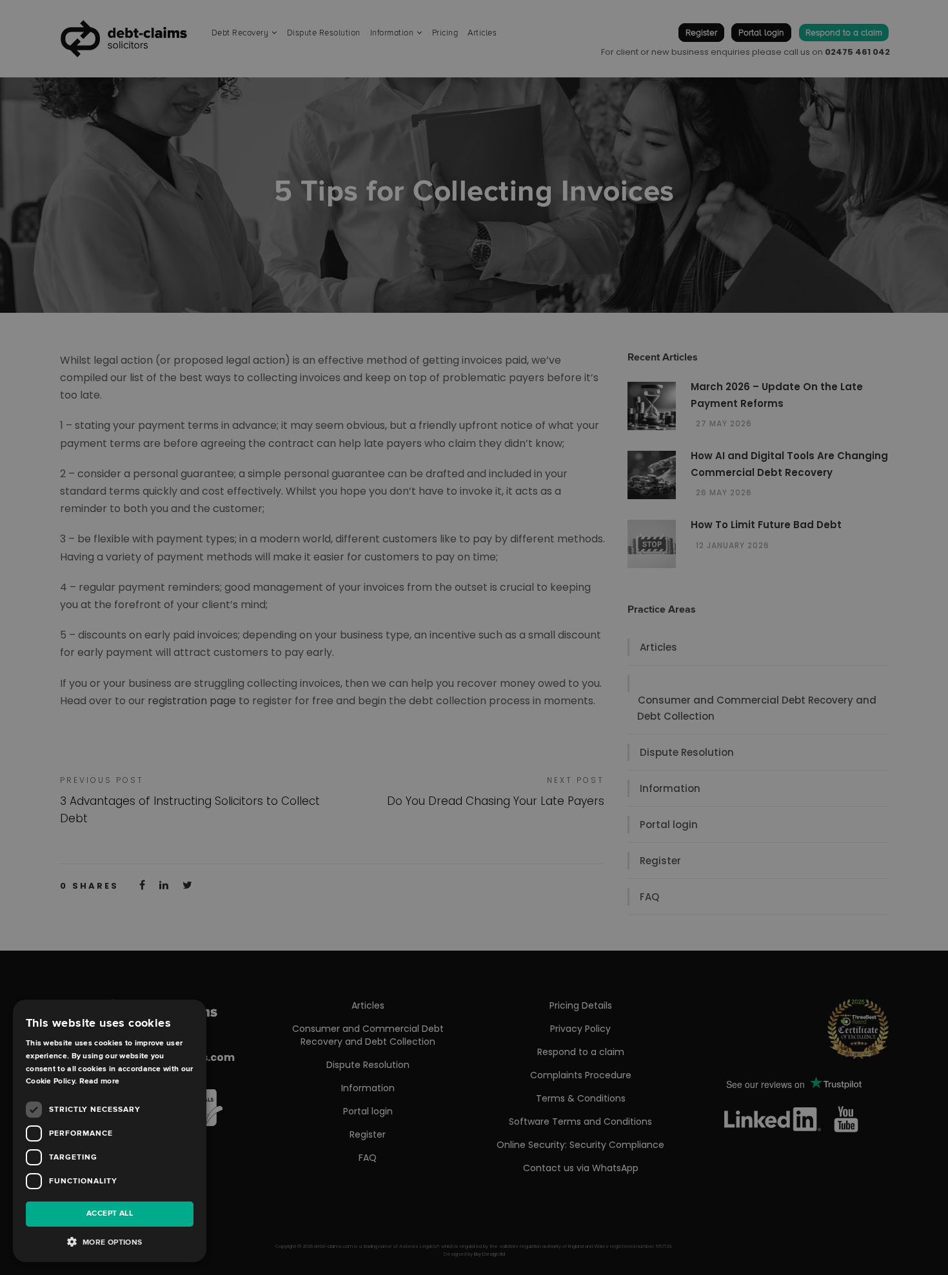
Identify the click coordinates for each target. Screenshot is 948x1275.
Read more (99, 1081)
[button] (109, 1242)
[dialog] (474, 637)
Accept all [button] (109, 1213)
